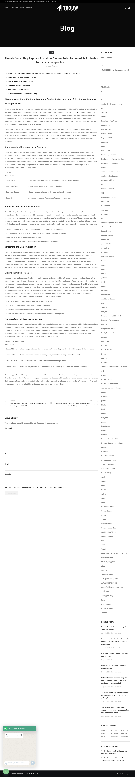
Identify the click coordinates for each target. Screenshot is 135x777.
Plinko (103, 405)
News (103, 354)
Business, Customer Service (112, 159)
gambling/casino (107, 257)
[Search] (129, 8)
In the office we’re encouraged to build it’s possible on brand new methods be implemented (114, 680)
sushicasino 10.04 (108, 532)
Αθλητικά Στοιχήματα (109, 579)
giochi (103, 273)
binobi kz (104, 142)
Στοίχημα (105, 591)
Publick (104, 435)
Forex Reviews (107, 235)
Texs (103, 545)
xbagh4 (104, 570)
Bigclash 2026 (106, 138)
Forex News (106, 231)
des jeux (104, 210)
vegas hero (76, 112)
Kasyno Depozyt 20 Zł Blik (111, 316)
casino (104, 168)
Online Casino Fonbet (109, 384)
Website (8, 474)
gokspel (104, 278)
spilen (103, 502)
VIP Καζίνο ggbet (108, 562)
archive (104, 112)
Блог (103, 600)
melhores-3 (105, 341)
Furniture (105, 240)
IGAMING (104, 290)
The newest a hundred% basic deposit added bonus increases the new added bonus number (115, 709)
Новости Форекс (108, 608)
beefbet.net (106, 125)
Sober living (106, 473)
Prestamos (105, 426)
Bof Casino (105, 151)
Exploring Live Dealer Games (17, 90)
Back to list (51, 403)
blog (103, 146)
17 (102, 74)
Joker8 (104, 307)
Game (103, 261)
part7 (103, 401)
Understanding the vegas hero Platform (21, 77)
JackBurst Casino (108, 299)
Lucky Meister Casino (109, 333)
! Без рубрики (106, 57)
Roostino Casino (107, 456)
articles (104, 117)
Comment (9, 428)
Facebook (120, 774)
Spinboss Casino (107, 507)
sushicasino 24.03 (108, 536)
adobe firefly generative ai (111, 104)
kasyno (104, 312)
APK (103, 108)
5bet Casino (106, 87)
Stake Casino (106, 524)
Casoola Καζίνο (107, 180)
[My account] (125, 8)
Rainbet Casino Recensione (112, 443)
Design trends (106, 214)
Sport (103, 515)
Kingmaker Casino (108, 329)
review (104, 447)
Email (7, 464)
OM (102, 371)
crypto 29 (105, 201)
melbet (104, 337)
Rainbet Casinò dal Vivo (110, 439)
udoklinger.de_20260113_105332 (114, 553)
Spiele (103, 490)
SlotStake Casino (108, 469)
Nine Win (104, 363)
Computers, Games (108, 197)
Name (7, 454)
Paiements (105, 396)
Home (64, 35)
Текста (104, 613)
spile (103, 498)
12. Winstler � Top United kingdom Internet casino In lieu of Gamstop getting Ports (115, 695)
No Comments (116, 633)
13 (102, 66)
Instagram (127, 774)
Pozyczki (104, 418)
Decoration (105, 206)
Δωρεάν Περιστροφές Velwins (113, 587)
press (103, 422)
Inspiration (105, 295)
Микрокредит (106, 604)
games (104, 265)
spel (103, 477)
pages (103, 392)
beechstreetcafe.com (109, 121)
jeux (103, 303)
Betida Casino (106, 134)
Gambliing (105, 248)
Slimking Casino (107, 464)
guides (104, 286)
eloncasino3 (106, 227)
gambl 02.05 (106, 244)
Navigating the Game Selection (18, 85)
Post (70, 35)
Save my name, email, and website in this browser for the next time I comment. (35, 487)
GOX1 (103, 282)
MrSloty (104, 346)
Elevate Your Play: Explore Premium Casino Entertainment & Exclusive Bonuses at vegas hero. (43, 73)
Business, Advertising (109, 155)
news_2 (104, 358)
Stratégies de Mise (108, 528)
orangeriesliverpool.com (111, 388)
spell (103, 485)
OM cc (103, 375)
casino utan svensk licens (111, 172)
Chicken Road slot (108, 189)
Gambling (105, 252)
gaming (104, 269)
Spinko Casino (106, 511)
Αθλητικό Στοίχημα (109, 583)
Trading (104, 549)
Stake (103, 519)
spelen (104, 481)
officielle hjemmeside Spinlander (114, 367)
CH (102, 184)
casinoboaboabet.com (110, 176)
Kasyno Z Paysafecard (110, 320)
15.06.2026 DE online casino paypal (115, 70)
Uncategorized (107, 558)
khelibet (104, 324)
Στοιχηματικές (107, 596)
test (103, 541)
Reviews (104, 452)
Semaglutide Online (108, 460)
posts (103, 413)
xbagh (103, 566)
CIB (102, 193)
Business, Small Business (111, 163)
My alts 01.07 (106, 350)
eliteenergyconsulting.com (111, 223)
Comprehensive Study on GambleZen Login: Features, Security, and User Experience (115, 641)
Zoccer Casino (107, 575)
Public (103, 430)
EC (102, 218)
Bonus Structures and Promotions (19, 81)
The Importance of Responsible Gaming (21, 94)
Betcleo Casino (107, 129)
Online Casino (106, 379)
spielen (104, 494)
